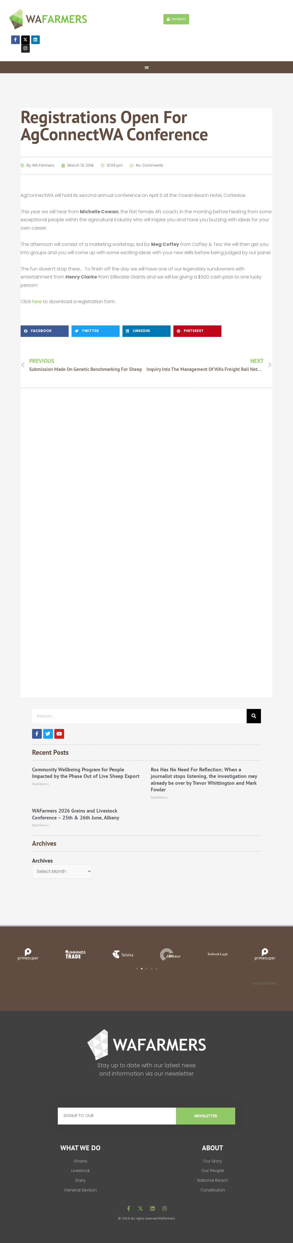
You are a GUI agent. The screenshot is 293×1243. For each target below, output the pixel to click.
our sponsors (264, 983)
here (37, 301)
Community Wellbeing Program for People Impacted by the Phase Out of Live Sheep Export (85, 772)
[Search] (254, 716)
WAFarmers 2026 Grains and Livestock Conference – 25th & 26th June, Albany (75, 814)
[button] (146, 67)
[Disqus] (147, 473)
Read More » (40, 784)
